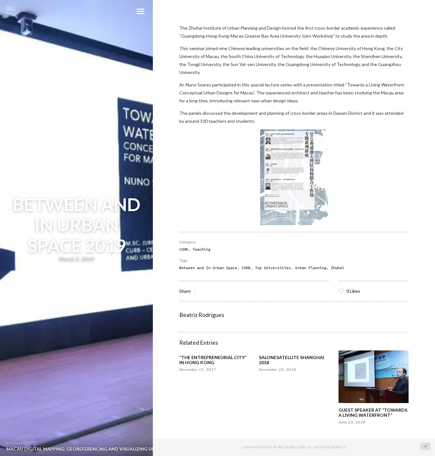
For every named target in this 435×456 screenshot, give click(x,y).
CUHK (183, 249)
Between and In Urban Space (208, 268)
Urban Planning (310, 268)
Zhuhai (337, 268)
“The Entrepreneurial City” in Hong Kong (212, 360)
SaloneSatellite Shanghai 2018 (291, 360)
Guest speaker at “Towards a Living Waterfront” (373, 412)
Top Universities (273, 268)
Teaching (201, 249)
